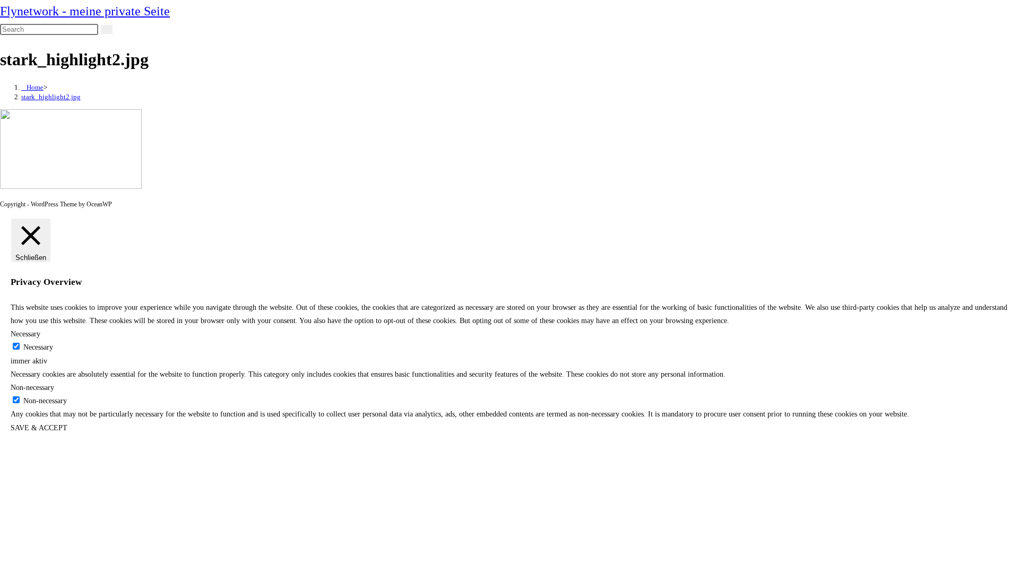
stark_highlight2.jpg (51, 97)
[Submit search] (106, 29)
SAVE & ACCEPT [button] (39, 428)
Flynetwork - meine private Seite (85, 11)
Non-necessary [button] (32, 388)
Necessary (38, 347)
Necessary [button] (25, 334)
